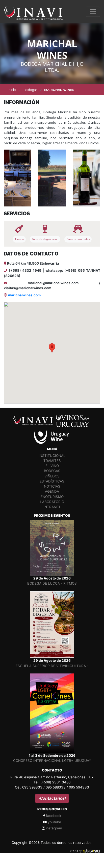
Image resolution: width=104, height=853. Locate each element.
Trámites (52, 461)
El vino (52, 466)
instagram (53, 828)
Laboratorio (52, 502)
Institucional (52, 456)
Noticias (52, 486)
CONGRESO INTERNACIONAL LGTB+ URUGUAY (52, 761)
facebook (53, 816)
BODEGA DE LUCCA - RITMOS (52, 583)
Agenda (52, 491)
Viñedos (52, 476)
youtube (54, 822)
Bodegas (52, 471)
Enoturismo (52, 497)
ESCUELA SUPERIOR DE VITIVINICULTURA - (52, 666)
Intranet (52, 507)
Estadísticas (52, 481)
